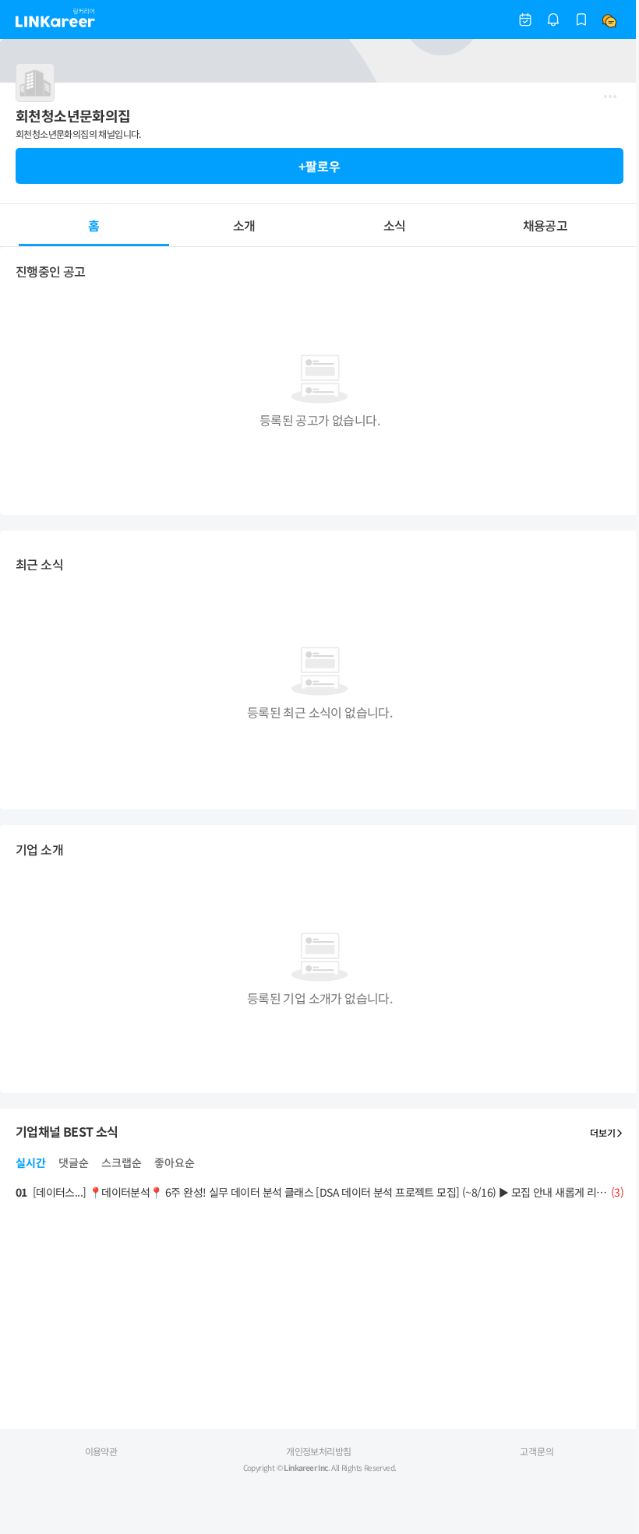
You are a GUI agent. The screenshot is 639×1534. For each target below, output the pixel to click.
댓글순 (73, 1162)
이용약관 (101, 1451)
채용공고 (545, 225)
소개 (244, 225)
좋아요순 (174, 1162)
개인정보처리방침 (318, 1451)
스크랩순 (121, 1162)
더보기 (603, 1132)
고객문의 (537, 1451)
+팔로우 (319, 166)
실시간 (31, 1162)
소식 (394, 225)
